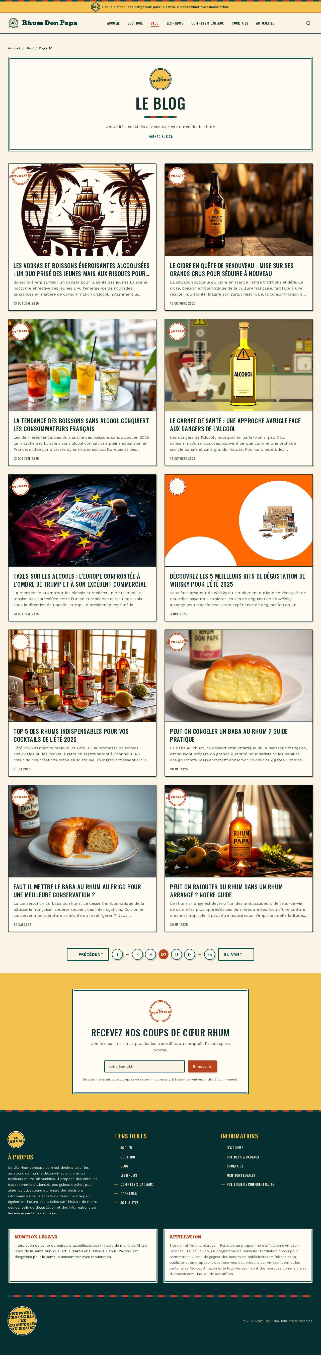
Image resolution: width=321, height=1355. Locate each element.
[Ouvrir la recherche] (308, 23)
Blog (154, 23)
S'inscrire (202, 1066)
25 (209, 954)
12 (190, 954)
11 (176, 954)
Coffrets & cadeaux (207, 23)
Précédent (87, 954)
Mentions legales (241, 1175)
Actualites (265, 23)
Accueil (113, 23)
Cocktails (240, 23)
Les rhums (175, 23)
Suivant (236, 954)
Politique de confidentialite (250, 1184)
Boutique (135, 23)
